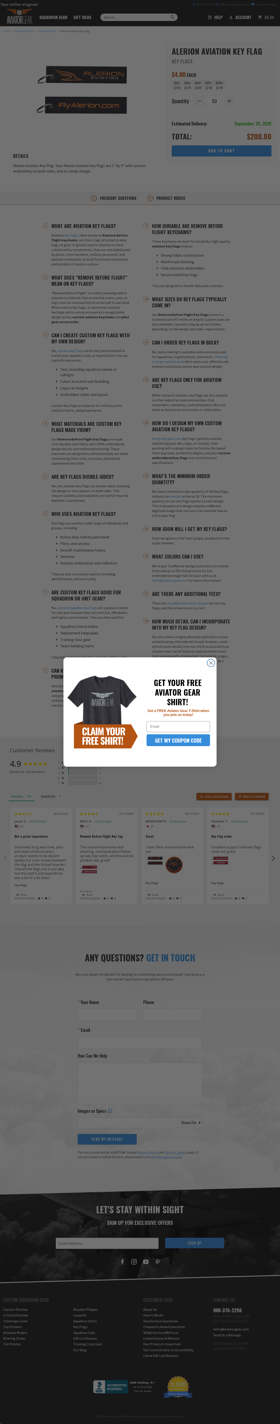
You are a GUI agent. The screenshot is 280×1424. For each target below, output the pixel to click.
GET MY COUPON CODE (178, 740)
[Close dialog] (211, 663)
